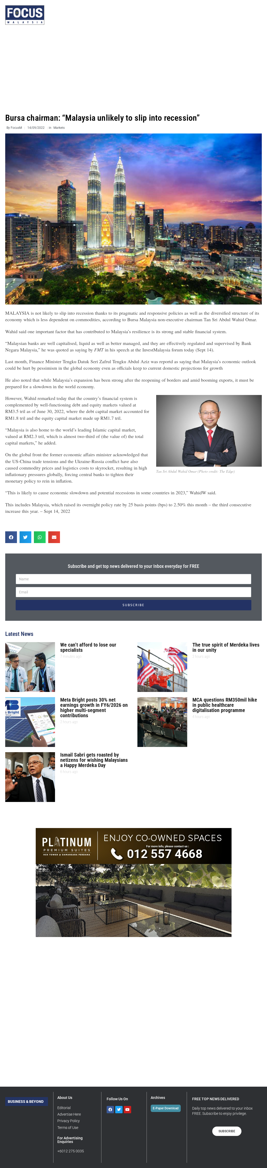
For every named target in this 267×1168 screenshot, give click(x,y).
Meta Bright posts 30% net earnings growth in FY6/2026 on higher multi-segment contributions (94, 708)
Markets (59, 128)
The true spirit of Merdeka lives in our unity (225, 647)
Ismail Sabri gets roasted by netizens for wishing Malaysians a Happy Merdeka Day (94, 760)
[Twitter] (119, 1109)
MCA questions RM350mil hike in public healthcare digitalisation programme (224, 705)
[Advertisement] (133, 69)
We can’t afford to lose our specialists (88, 647)
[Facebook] (110, 1109)
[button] (11, 537)
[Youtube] (127, 1109)
